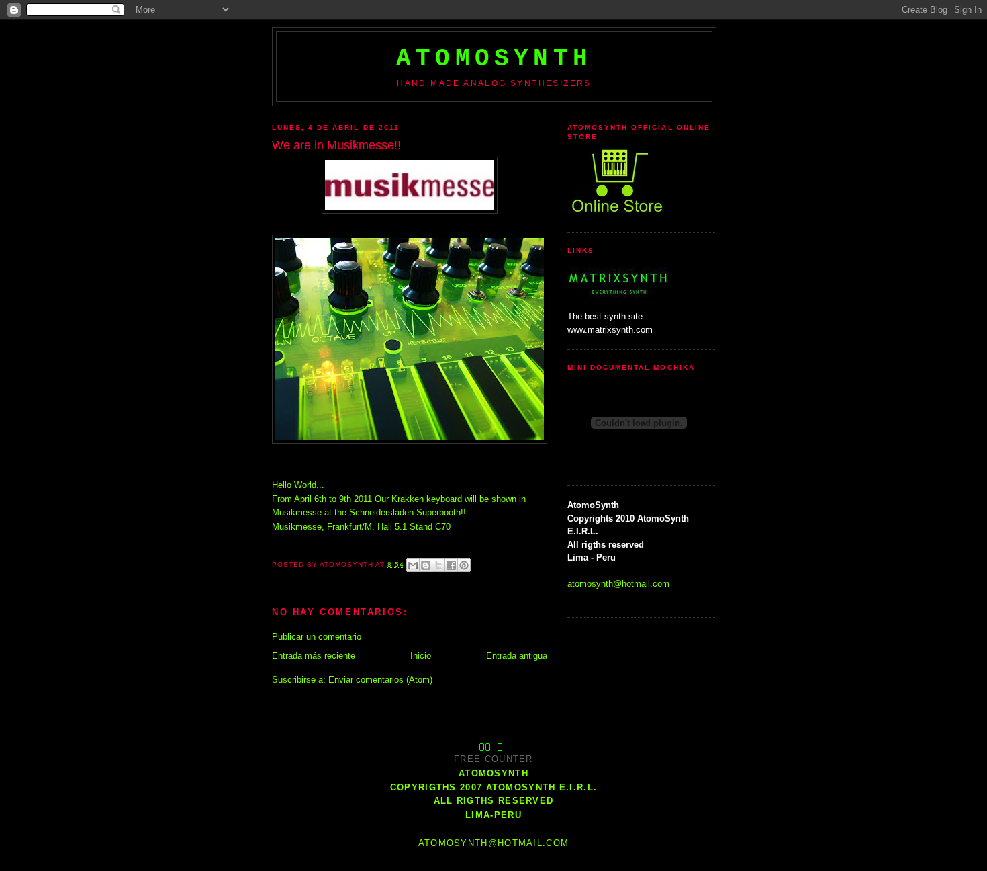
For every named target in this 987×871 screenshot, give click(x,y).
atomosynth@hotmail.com (618, 584)
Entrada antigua (516, 656)
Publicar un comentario (316, 637)
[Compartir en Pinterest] (464, 565)
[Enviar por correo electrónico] (413, 565)
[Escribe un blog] (425, 565)
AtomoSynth (494, 59)
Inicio (420, 656)
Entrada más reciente (313, 656)
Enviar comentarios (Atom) (380, 680)
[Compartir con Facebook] (451, 565)
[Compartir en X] (438, 565)
